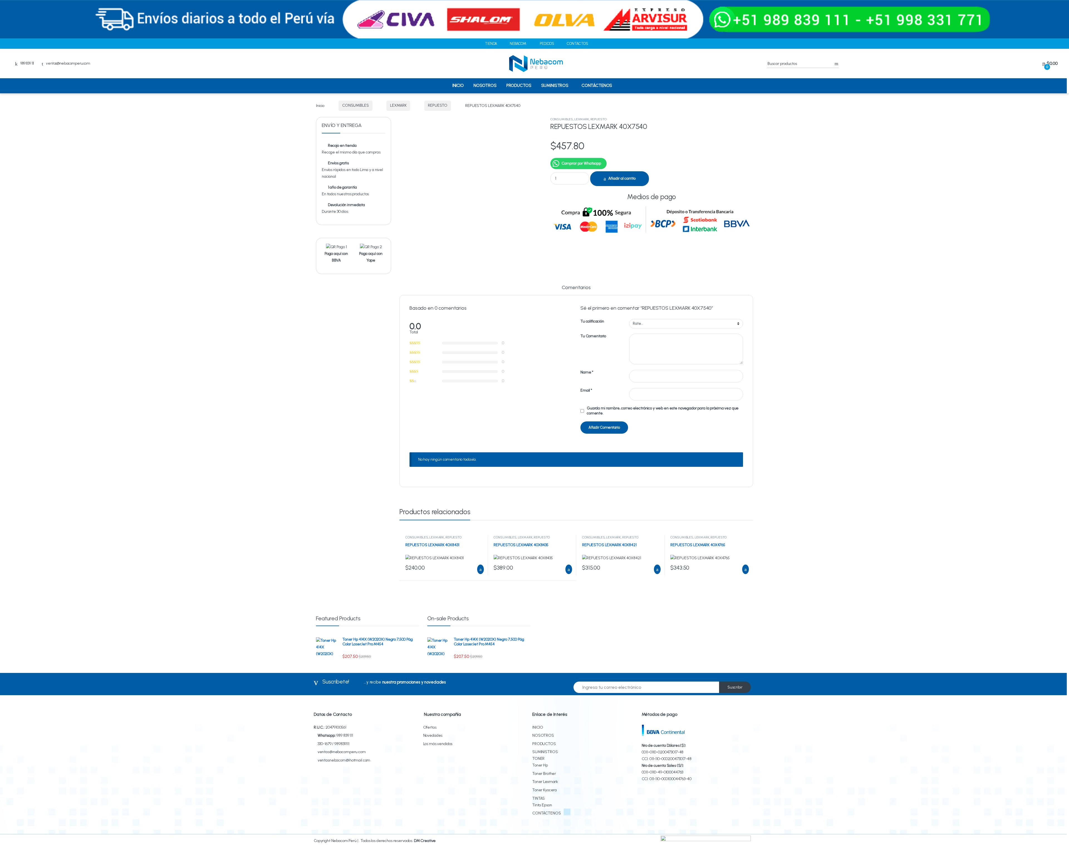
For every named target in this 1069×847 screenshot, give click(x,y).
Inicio (320, 105)
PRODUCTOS (518, 85)
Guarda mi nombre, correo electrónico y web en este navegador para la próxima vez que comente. (663, 411)
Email (586, 390)
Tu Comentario (593, 336)
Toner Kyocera (544, 790)
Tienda (491, 44)
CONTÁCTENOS (597, 85)
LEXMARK (398, 105)
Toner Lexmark (545, 781)
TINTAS (538, 798)
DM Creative (425, 840)
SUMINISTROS (554, 85)
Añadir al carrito (622, 178)
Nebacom (518, 44)
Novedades (433, 735)
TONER (538, 758)
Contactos (577, 44)
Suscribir (734, 687)
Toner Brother (544, 773)
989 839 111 (344, 735)
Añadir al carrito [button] (478, 569)
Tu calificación (592, 321)
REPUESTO (437, 105)
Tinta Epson (542, 805)
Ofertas (430, 727)
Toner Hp (540, 765)
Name (586, 372)
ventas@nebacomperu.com (68, 63)
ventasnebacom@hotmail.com (344, 760)
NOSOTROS (485, 85)
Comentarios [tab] (576, 288)
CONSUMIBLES (355, 105)
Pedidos (547, 44)
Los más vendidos (438, 743)
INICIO (458, 85)
